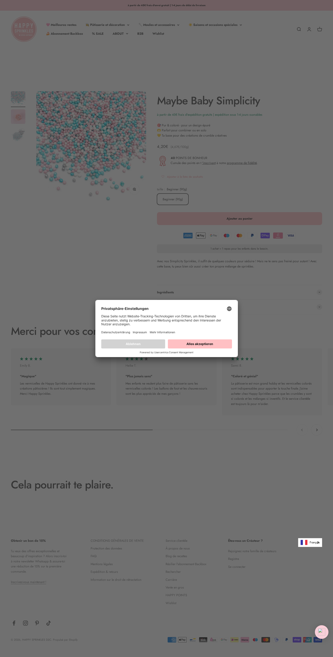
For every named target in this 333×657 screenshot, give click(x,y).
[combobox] (310, 542)
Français (315, 542)
